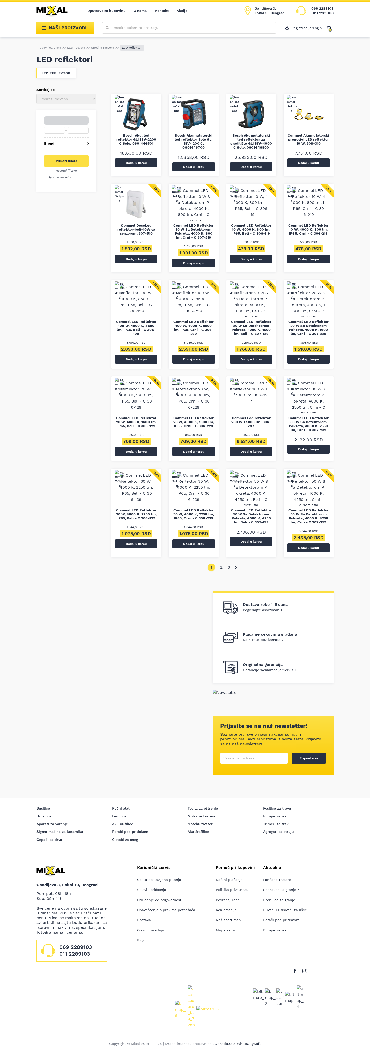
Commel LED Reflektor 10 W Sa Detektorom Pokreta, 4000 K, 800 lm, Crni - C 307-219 (193, 231)
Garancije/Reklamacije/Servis (268, 670)
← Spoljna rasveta (57, 177)
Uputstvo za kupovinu (106, 11)
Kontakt (162, 11)
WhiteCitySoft (249, 1044)
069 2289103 (322, 8)
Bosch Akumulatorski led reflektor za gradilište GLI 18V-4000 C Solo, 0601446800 (251, 141)
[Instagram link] (305, 970)
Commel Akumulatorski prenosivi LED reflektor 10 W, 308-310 (308, 139)
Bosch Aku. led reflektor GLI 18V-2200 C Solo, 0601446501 (136, 139)
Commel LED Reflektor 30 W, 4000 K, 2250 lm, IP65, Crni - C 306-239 (193, 514)
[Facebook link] (296, 970)
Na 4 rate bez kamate (262, 640)
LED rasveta (76, 47)
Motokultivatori (201, 824)
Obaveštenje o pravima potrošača (166, 910)
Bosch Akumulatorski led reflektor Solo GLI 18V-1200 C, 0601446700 (193, 141)
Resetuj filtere (66, 170)
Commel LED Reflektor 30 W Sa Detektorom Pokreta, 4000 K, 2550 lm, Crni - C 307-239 (308, 424)
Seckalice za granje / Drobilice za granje (281, 895)
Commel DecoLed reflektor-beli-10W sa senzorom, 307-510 (136, 229)
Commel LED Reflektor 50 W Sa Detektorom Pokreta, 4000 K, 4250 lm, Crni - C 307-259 (308, 516)
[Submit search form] (107, 28)
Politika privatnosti (232, 890)
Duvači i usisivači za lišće (285, 910)
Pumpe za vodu (276, 816)
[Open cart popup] (330, 28)
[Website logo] (55, 10)
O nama (140, 11)
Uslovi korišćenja (151, 890)
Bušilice (43, 808)
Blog (140, 940)
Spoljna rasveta (102, 47)
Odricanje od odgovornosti (159, 900)
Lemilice (119, 816)
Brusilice (43, 816)
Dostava (144, 920)
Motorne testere (201, 816)
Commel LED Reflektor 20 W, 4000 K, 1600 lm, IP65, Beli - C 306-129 (136, 422)
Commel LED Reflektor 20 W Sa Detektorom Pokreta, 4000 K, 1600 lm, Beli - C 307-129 (251, 328)
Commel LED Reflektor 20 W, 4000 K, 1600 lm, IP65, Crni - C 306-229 (193, 422)
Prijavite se (308, 758)
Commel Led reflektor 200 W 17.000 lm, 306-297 (251, 422)
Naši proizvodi (68, 27)
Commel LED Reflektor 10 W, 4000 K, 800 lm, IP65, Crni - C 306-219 (308, 229)
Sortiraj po (45, 89)
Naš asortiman (228, 920)
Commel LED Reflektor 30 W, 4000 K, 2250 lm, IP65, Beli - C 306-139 (136, 514)
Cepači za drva (49, 840)
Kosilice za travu (277, 808)
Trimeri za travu (277, 824)
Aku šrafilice (198, 832)
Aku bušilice (122, 824)
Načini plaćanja (229, 880)
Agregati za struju (278, 832)
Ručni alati (121, 808)
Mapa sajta (225, 930)
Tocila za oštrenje (203, 808)
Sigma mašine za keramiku (59, 832)
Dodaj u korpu (136, 163)
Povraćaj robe (228, 900)
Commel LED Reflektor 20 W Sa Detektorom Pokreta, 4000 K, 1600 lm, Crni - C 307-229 (308, 328)
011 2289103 (323, 13)
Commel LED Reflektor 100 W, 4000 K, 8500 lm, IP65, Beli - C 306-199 (136, 328)
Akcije (182, 11)
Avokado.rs (222, 1044)
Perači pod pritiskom (130, 832)
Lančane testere (277, 880)
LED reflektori (56, 73)
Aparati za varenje (52, 824)
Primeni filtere (66, 161)
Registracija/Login (306, 28)
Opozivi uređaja (150, 930)
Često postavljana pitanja (159, 880)
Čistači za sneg (125, 840)
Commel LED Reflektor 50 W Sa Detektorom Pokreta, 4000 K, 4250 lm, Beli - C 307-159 (251, 516)
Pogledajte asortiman (261, 610)
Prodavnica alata (48, 47)
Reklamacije (226, 910)
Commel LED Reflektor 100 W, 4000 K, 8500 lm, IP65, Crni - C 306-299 (193, 328)
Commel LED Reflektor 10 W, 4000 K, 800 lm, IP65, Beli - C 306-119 (251, 229)
